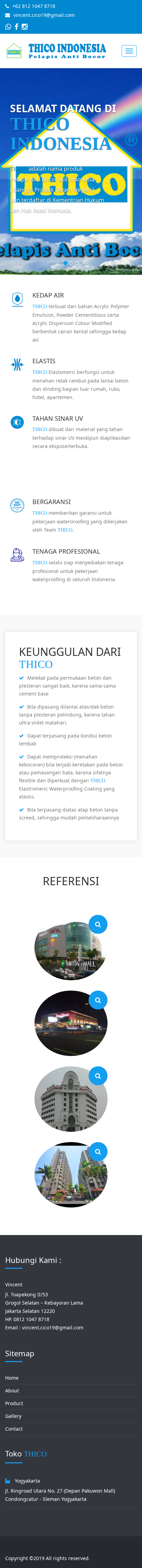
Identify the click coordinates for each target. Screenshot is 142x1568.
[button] (7, 171)
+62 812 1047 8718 (33, 6)
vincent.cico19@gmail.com (44, 15)
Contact (14, 1428)
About (12, 1390)
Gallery (13, 1416)
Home (12, 1377)
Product (14, 1403)
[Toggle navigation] (129, 51)
